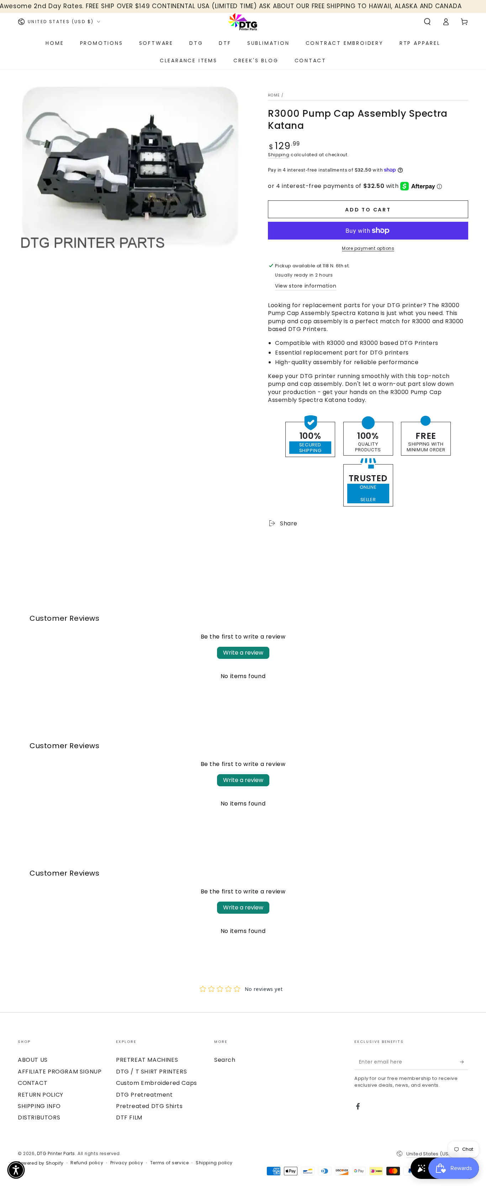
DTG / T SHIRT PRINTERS (151, 1071)
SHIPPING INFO (39, 1106)
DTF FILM (129, 1117)
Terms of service (169, 1163)
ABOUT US (33, 1060)
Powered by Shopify (41, 1163)
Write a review (243, 653)
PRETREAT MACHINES (147, 1060)
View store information (305, 285)
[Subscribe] (464, 1062)
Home (274, 95)
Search (225, 1060)
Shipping (279, 155)
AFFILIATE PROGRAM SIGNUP (59, 1071)
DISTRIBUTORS (39, 1117)
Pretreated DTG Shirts (149, 1106)
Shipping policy (214, 1163)
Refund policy (86, 1163)
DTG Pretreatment (144, 1095)
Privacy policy (126, 1163)
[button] (427, 22)
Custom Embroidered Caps (156, 1083)
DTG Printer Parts (56, 1153)
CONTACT (32, 1083)
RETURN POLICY (40, 1095)
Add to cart (368, 209)
